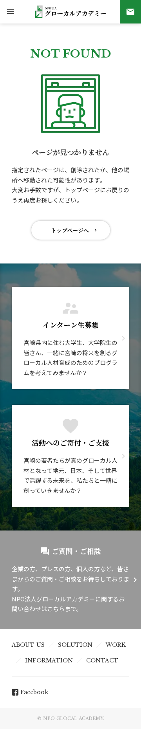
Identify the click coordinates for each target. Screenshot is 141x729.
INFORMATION (49, 660)
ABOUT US (28, 644)
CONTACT (102, 660)
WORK (116, 644)
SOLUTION (75, 644)
